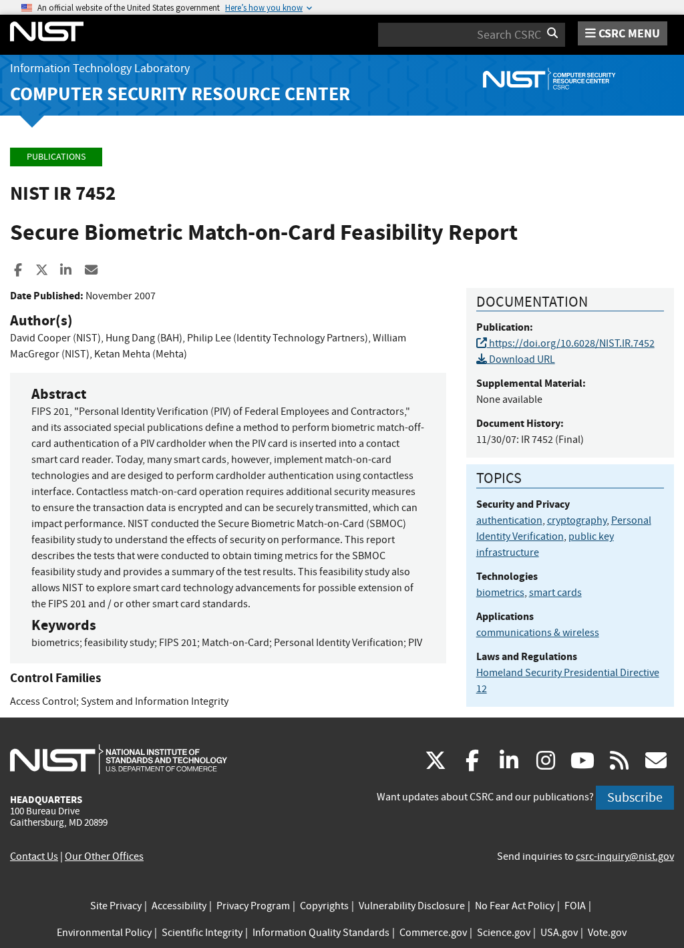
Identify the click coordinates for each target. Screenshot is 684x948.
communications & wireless (537, 632)
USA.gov (559, 932)
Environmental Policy (104, 932)
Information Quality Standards (320, 932)
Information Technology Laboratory (100, 68)
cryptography (577, 520)
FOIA (575, 906)
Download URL (521, 359)
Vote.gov (607, 932)
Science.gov (503, 932)
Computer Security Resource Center (180, 94)
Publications (56, 156)
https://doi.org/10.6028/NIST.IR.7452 (571, 343)
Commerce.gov (433, 932)
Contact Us (34, 856)
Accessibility (179, 906)
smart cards (555, 592)
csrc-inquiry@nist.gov (625, 856)
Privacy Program (253, 906)
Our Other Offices (104, 856)
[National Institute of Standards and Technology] (118, 759)
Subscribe (635, 797)
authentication (509, 520)
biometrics (500, 592)
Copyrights (324, 906)
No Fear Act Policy (514, 906)
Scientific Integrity (202, 932)
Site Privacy (116, 906)
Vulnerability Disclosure (412, 906)
